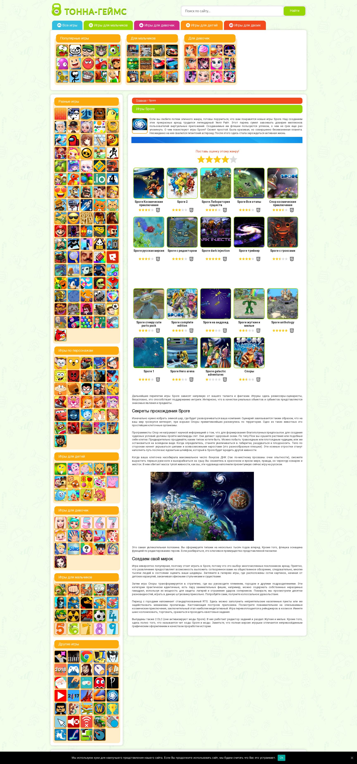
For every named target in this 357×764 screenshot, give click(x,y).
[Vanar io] (99, 734)
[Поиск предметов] (73, 257)
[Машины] (159, 63)
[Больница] (73, 523)
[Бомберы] (73, 153)
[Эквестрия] (216, 76)
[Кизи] (114, 50)
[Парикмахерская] (86, 536)
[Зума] (86, 179)
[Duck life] (112, 114)
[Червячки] (73, 322)
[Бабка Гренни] (73, 656)
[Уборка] (99, 549)
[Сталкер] (73, 616)
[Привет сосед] (86, 257)
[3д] (86, 114)
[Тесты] (86, 549)
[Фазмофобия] (112, 682)
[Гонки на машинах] (172, 50)
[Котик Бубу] (99, 205)
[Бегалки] (112, 140)
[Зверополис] (86, 376)
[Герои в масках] (99, 363)
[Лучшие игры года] (112, 708)
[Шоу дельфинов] (112, 322)
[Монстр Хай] (203, 63)
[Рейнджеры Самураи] (60, 402)
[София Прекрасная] (99, 402)
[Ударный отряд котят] (73, 309)
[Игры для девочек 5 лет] (86, 523)
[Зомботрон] (112, 590)
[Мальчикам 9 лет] (112, 629)
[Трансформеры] (73, 415)
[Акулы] (60, 140)
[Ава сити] (73, 127)
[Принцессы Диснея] (60, 549)
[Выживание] (60, 166)
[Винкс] (190, 50)
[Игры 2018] (60, 669)
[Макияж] (190, 63)
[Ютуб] (60, 695)
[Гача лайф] (86, 166)
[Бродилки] (99, 153)
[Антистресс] (99, 140)
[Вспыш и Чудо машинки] (86, 363)
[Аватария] (86, 127)
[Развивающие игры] (86, 482)
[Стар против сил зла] (112, 402)
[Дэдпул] (73, 376)
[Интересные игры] (60, 192)
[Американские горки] (86, 695)
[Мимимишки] (73, 389)
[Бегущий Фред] (60, 153)
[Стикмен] (75, 76)
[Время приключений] (73, 363)
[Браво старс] (86, 153)
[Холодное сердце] (203, 76)
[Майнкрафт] (146, 63)
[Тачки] (60, 415)
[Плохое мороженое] (99, 244)
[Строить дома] (112, 283)
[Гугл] (86, 656)
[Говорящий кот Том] (101, 50)
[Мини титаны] (86, 389)
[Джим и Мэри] (60, 179)
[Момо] (86, 669)
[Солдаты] (60, 616)
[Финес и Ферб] (99, 415)
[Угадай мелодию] (60, 309)
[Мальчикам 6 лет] (73, 629)
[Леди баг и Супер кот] (112, 376)
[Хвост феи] (112, 415)
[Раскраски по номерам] (99, 257)
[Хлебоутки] (60, 428)
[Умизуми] (99, 495)
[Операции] (73, 536)
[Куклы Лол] (229, 50)
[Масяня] (60, 389)
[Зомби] (99, 590)
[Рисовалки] (99, 482)
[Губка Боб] (60, 376)
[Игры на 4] (112, 179)
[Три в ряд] (112, 296)
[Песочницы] (73, 682)
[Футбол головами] (112, 309)
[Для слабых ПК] (99, 656)
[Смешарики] (60, 495)
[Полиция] (172, 63)
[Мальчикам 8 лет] (99, 629)
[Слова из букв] (112, 270)
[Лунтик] (73, 469)
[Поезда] (60, 257)
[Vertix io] (60, 708)
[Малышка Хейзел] (60, 536)
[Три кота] (86, 495)
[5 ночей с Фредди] (99, 114)
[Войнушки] (60, 590)
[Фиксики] (86, 415)
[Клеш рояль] (86, 192)
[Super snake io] (86, 734)
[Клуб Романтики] (99, 192)
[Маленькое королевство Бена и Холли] (86, 469)
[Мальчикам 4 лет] (112, 616)
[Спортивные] (86, 283)
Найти (294, 10)
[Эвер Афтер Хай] (60, 562)
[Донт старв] (112, 656)
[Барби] (60, 523)
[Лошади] (112, 218)
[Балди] (114, 76)
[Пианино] (86, 244)
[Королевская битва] (73, 205)
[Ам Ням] (62, 50)
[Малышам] (99, 469)
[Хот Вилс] (172, 76)
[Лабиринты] (86, 218)
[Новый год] (60, 682)
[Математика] (112, 469)
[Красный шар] (88, 63)
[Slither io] (99, 695)
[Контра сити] (60, 603)
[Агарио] (99, 127)
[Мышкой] (99, 669)
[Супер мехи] (60, 296)
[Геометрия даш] (99, 166)
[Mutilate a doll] (60, 656)
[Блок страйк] (133, 50)
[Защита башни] (86, 590)
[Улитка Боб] (101, 76)
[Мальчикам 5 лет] (60, 629)
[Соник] (73, 283)
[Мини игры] (73, 669)
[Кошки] (112, 205)
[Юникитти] (229, 76)
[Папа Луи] (60, 244)
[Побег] (112, 244)
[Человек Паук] (73, 428)
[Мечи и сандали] (73, 231)
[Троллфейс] (88, 76)
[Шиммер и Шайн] (99, 428)
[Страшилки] (99, 283)
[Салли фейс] (86, 270)
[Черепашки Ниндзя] (86, 428)
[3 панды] (73, 114)
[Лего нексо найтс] (73, 603)
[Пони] (190, 76)
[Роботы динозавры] (60, 270)
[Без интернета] (86, 721)
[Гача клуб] (73, 166)
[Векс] (112, 153)
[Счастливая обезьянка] (86, 296)
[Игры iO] (99, 179)
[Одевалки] (229, 63)
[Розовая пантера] (73, 402)
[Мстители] (99, 389)
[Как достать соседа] (73, 192)
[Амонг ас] (73, 140)
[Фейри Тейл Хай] (112, 549)
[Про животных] (73, 482)
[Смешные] (60, 283)
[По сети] (86, 682)
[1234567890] (60, 114)
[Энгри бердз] (60, 335)
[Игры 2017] (73, 695)
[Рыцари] (133, 76)
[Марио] (60, 231)
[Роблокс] (112, 257)
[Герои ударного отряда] (159, 50)
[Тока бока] (73, 495)
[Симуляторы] (99, 270)
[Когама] (75, 63)
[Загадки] (60, 469)
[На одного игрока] (112, 669)
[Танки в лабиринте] (159, 76)
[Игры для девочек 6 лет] (99, 523)
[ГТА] (146, 50)
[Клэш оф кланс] (112, 192)
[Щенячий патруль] (112, 428)
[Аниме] (86, 140)
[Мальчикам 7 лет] (86, 629)
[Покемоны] (112, 389)
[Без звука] (73, 721)
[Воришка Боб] (88, 50)
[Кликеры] (62, 63)
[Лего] (99, 218)
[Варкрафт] (99, 708)
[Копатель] (60, 205)
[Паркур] (73, 244)
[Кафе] (216, 50)
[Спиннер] (62, 76)
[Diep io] (112, 721)
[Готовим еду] (203, 50)
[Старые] (99, 682)
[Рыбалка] (99, 603)
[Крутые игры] (73, 218)
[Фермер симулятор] (99, 721)
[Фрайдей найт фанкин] (86, 309)
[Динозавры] (73, 179)
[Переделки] (99, 536)
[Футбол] (99, 616)
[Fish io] (60, 734)
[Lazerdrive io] (73, 734)
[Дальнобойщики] (112, 166)
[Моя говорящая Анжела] (216, 63)
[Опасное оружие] (99, 231)
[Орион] (112, 231)
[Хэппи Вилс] (60, 322)
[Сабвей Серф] (114, 63)
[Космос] (86, 205)
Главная (141, 101)
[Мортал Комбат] (86, 603)
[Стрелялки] (146, 76)
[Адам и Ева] (112, 127)
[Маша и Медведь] (60, 482)
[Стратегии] (86, 616)
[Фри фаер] (99, 309)
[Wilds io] (73, 708)
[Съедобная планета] (99, 296)
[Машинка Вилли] (101, 63)
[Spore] (112, 695)
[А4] (60, 127)
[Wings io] (86, 708)
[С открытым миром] (73, 270)
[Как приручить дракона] (99, 376)
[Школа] (99, 322)
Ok (281, 757)
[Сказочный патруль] (86, 402)
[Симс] (73, 549)
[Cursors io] (60, 721)
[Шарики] (86, 322)
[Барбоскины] (60, 363)
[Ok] (352, 758)
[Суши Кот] (73, 296)
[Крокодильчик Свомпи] (60, 218)
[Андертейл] (75, 50)
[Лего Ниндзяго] (133, 63)
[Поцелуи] (112, 536)
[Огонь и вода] (86, 231)
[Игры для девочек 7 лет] (112, 523)
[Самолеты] (112, 603)
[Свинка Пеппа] (112, 482)
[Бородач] (60, 441)
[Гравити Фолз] (112, 363)
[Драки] (73, 590)
